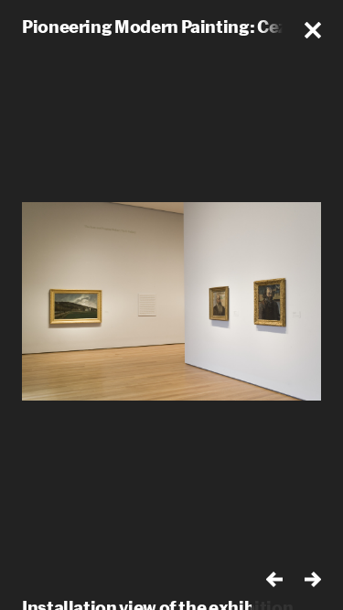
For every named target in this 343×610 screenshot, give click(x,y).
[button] (313, 30)
